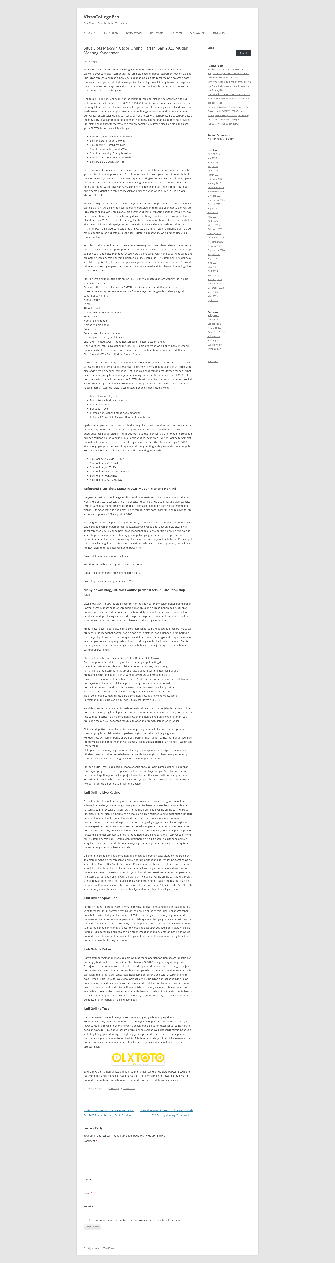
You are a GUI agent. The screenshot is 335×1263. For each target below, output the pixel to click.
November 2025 (216, 191)
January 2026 (214, 183)
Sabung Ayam (197, 33)
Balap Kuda (90, 33)
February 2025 (215, 229)
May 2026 (213, 166)
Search (211, 47)
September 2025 (216, 199)
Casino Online (215, 327)
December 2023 (216, 287)
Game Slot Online (217, 332)
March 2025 (214, 225)
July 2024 (212, 258)
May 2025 (213, 216)
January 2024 (214, 283)
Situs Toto (213, 361)
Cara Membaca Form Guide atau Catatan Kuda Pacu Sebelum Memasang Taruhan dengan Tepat (229, 98)
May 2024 (213, 266)
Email (88, 1193)
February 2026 (215, 179)
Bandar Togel (134, 33)
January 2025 (214, 233)
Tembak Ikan (219, 33)
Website (88, 1206)
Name (88, 1179)
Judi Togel (176, 33)
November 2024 (216, 241)
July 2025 (212, 208)
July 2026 (212, 158)
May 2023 (213, 296)
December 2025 (216, 187)
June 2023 (213, 292)
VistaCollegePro (101, 17)
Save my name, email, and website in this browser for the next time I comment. (134, 1220)
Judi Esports (156, 33)
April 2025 (213, 220)
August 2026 (214, 153)
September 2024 (216, 250)
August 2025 (214, 204)
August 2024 (214, 254)
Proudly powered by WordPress (99, 1248)
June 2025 (213, 212)
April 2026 (213, 170)
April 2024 (213, 271)
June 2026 (213, 162)
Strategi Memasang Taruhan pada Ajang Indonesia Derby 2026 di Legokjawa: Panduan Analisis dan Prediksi (228, 119)
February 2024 (215, 279)
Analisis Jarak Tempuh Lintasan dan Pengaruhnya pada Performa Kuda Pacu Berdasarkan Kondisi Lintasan (228, 73)
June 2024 (213, 262)
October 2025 (215, 195)
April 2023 (213, 300)
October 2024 (215, 246)
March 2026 (214, 174)
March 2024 (214, 275)
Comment (90, 1140)
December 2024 (216, 237)
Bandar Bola (111, 33)
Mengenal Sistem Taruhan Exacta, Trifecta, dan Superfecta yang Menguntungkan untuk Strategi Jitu (229, 86)
